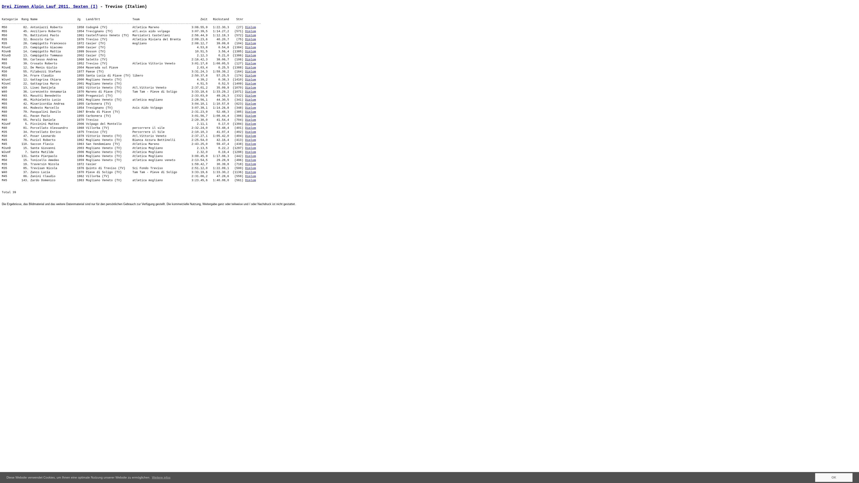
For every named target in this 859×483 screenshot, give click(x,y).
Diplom (250, 27)
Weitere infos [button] (161, 477)
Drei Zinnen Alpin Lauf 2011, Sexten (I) (50, 6)
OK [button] (833, 477)
